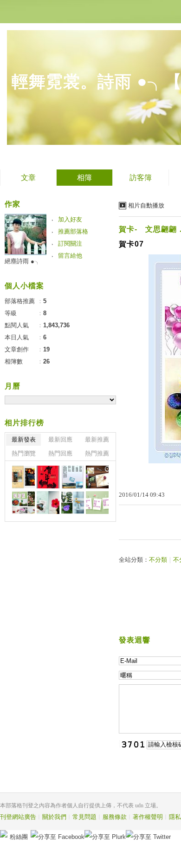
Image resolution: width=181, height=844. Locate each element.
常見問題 (84, 816)
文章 (28, 178)
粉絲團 (19, 836)
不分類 (158, 559)
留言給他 (70, 255)
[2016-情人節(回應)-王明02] (23, 502)
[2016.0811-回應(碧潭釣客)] (48, 502)
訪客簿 (140, 178)
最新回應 (60, 439)
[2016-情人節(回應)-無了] (97, 477)
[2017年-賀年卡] (48, 477)
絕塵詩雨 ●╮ (22, 261)
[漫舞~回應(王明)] (97, 502)
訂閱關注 (70, 243)
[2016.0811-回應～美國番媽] (72, 502)
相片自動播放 (146, 205)
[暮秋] (72, 477)
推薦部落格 (73, 231)
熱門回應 (60, 453)
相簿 (84, 178)
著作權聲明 (148, 816)
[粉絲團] (3, 834)
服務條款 (115, 816)
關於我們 (54, 816)
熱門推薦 (97, 453)
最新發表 (24, 439)
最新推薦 (97, 439)
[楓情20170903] (23, 477)
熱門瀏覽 (24, 453)
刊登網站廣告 (18, 816)
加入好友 (70, 219)
